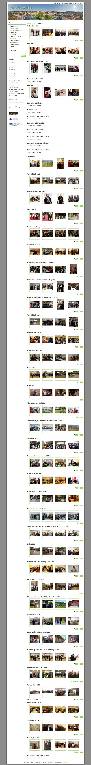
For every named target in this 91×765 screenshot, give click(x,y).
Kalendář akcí (13, 32)
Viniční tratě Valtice (15, 40)
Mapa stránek (68, 3)
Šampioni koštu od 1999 (16, 30)
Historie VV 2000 (14, 26)
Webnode (65, 762)
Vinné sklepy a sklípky (15, 36)
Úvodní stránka (31, 23)
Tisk (81, 3)
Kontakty (12, 46)
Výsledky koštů (14, 28)
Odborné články (14, 42)
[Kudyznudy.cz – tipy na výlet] (16, 125)
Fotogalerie (13, 38)
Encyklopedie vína (14, 44)
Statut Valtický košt (15, 34)
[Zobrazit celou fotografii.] (35, 33)
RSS (76, 3)
